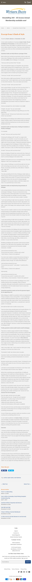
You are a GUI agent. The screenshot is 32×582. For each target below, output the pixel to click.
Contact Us (16, 533)
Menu (4, 2)
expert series (11, 477)
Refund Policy (7, 569)
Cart (28, 2)
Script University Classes (16, 537)
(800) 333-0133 (16, 550)
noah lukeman (17, 477)
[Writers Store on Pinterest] (24, 572)
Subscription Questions (16, 544)
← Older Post (4, 484)
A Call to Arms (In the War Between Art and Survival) (13, 516)
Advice (8, 28)
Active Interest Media (17, 576)
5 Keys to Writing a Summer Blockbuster (10, 512)
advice (5, 477)
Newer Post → (27, 484)
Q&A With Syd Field (5, 507)
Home (2, 28)
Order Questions (16, 542)
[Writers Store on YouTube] (29, 572)
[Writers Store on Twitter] (19, 572)
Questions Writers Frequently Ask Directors (11, 502)
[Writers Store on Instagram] (26, 572)
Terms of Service (15, 569)
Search (16, 531)
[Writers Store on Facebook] (21, 572)
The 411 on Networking (6, 491)
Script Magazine (16, 535)
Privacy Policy (24, 569)
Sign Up (28, 561)
